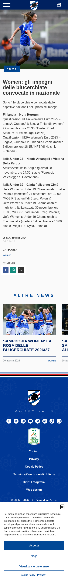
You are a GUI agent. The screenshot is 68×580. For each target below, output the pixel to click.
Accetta (34, 545)
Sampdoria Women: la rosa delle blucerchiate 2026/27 (27, 345)
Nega (34, 556)
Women (7, 255)
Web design (34, 489)
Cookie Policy (28, 575)
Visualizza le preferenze (34, 566)
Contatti (34, 451)
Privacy (41, 575)
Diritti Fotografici (34, 482)
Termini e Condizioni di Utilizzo (34, 474)
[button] (62, 507)
